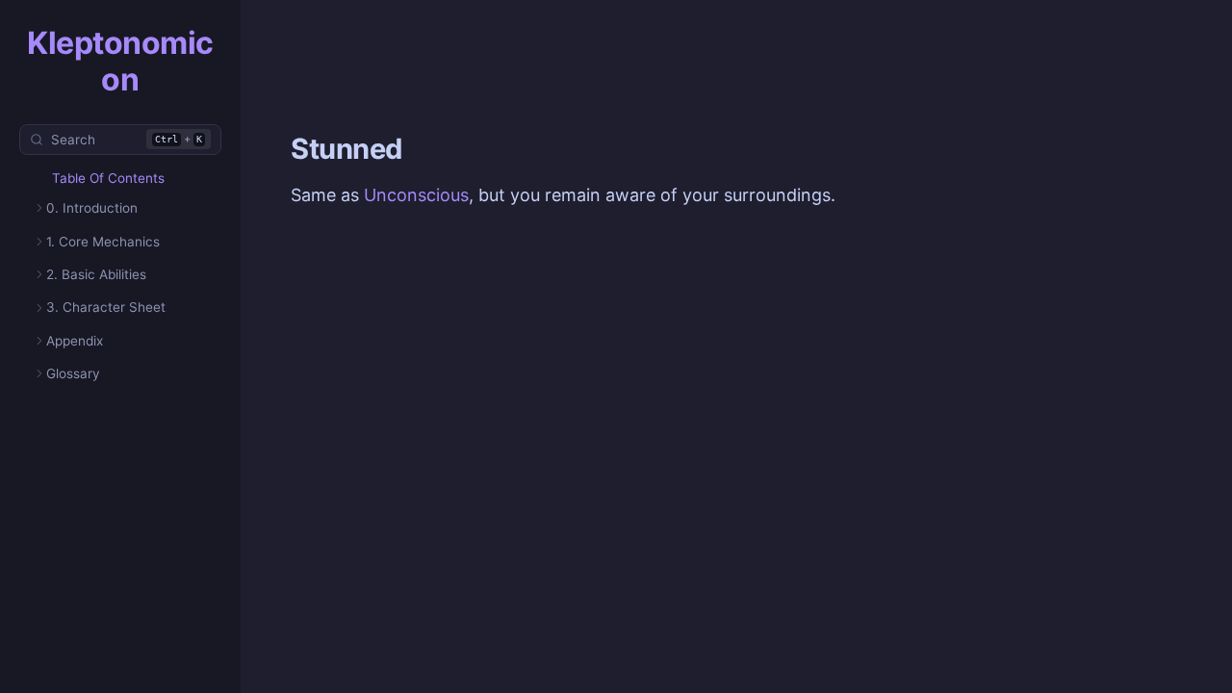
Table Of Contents (108, 178)
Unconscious (416, 195)
